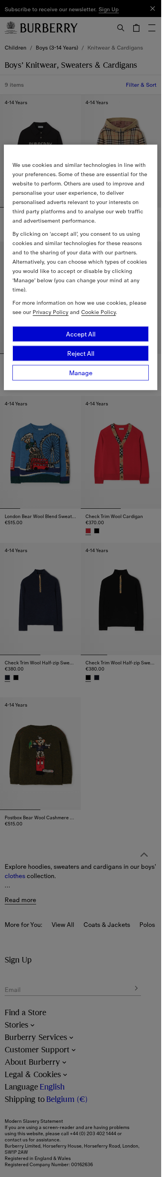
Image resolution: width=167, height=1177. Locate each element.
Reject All (80, 353)
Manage (80, 372)
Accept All (81, 334)
